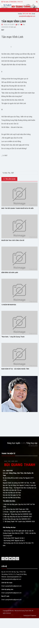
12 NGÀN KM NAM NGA (8, 305)
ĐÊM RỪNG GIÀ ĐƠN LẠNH (9, 272)
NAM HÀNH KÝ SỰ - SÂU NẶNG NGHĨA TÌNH (15, 369)
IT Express (33, 615)
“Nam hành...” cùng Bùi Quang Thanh (12, 337)
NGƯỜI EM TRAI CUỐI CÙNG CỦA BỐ (12, 240)
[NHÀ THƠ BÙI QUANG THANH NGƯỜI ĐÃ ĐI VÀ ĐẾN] (19, 194)
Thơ (9, 173)
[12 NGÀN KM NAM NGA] (19, 291)
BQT (12, 173)
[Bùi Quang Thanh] (19, 394)
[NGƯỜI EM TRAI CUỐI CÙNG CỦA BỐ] (19, 226)
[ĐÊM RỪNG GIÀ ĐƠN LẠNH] (19, 259)
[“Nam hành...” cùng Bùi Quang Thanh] (19, 323)
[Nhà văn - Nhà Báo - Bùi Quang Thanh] (19, 6)
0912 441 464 (27, 14)
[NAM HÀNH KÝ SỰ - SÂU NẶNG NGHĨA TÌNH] (19, 355)
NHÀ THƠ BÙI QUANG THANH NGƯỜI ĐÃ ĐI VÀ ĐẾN (17, 208)
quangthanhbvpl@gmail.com (27, 16)
